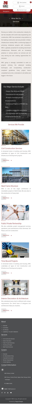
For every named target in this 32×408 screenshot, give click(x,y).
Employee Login (22, 10)
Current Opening (6, 362)
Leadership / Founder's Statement (10, 331)
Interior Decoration (7, 340)
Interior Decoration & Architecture (14, 298)
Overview (5, 325)
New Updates (22, 2)
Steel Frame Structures (8, 347)
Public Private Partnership (11, 223)
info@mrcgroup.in (11, 389)
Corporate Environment (8, 358)
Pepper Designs (19, 401)
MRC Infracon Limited (9, 373)
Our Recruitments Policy (8, 356)
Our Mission (5, 329)
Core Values (5, 327)
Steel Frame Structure (9, 186)
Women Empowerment (8, 360)
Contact (22, 6)
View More (6, 160)
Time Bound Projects (9, 261)
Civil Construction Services (11, 148)
